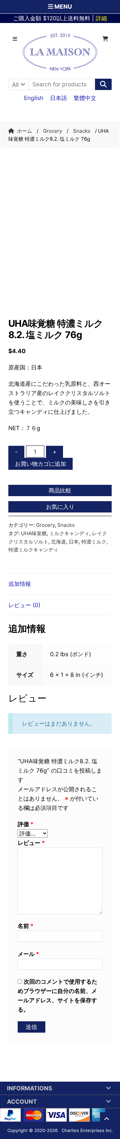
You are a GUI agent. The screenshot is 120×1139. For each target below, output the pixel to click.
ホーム (24, 131)
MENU (62, 6)
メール (28, 953)
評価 (25, 824)
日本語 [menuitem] (58, 97)
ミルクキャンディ (69, 533)
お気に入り (60, 506)
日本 (74, 541)
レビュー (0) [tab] (24, 605)
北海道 (58, 541)
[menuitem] (34, 98)
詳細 (101, 18)
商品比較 (60, 490)
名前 (25, 925)
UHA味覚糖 (34, 533)
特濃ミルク (93, 541)
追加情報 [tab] (19, 583)
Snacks (81, 131)
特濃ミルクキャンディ (33, 549)
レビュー (31, 842)
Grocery (52, 131)
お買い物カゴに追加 (40, 463)
